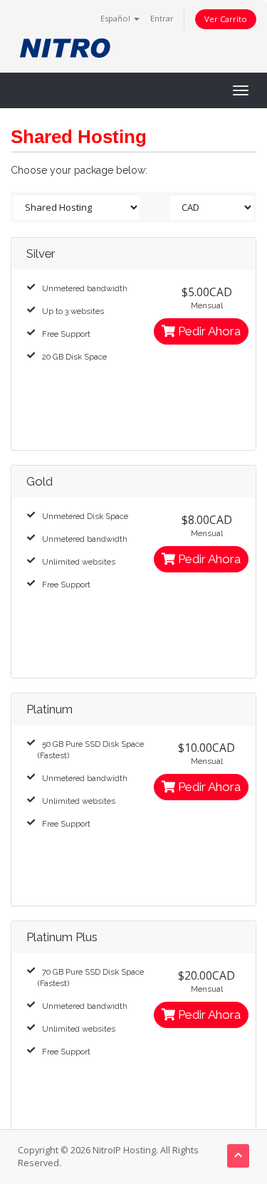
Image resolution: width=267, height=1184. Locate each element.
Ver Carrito (225, 19)
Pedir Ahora (208, 331)
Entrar (162, 18)
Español (116, 18)
